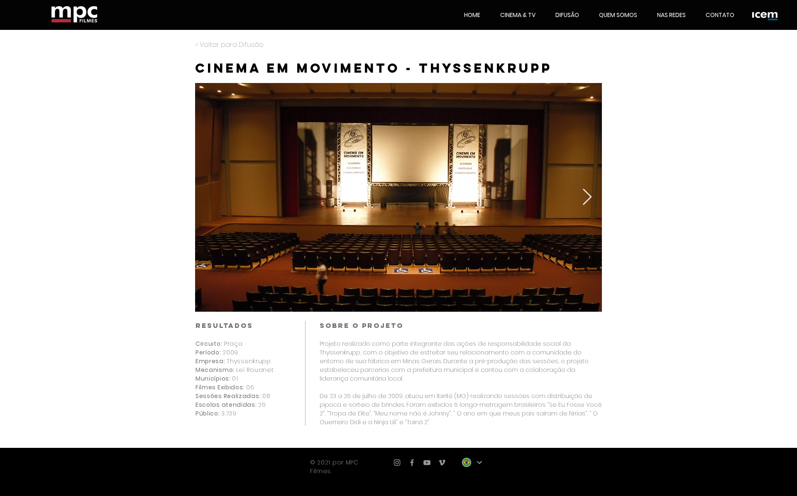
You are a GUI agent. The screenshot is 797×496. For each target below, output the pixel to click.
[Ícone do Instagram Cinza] (397, 462)
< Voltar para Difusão (230, 44)
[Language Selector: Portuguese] (471, 462)
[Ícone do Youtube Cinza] (427, 462)
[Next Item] (587, 197)
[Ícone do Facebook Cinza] (412, 462)
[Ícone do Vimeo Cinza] (442, 462)
